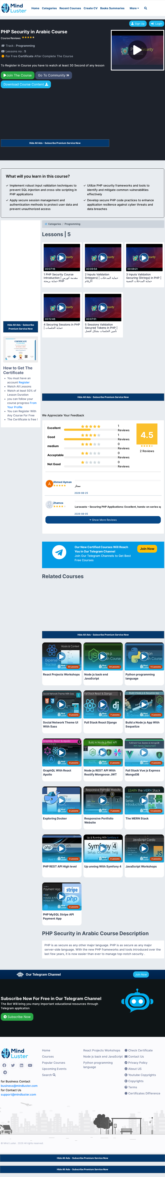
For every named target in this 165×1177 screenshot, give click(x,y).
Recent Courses (70, 8)
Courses (48, 1056)
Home (35, 8)
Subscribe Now (19, 1017)
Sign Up (140, 23)
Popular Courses (53, 1062)
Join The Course (19, 75)
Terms (132, 1087)
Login (158, 23)
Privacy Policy (137, 1062)
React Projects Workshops (101, 1050)
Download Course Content (24, 84)
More (133, 8)
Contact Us (135, 1056)
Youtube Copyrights (141, 1075)
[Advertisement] (55, 115)
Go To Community (52, 75)
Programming (72, 223)
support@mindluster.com (18, 1094)
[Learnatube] (14, 6)
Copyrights (135, 1081)
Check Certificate (140, 1050)
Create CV (91, 8)
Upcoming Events (54, 1068)
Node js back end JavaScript (103, 1056)
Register (24, 382)
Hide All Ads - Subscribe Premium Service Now (55, 143)
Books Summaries (112, 8)
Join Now (141, 974)
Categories (49, 8)
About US (134, 1068)
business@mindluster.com (19, 1085)
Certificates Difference (143, 1093)
